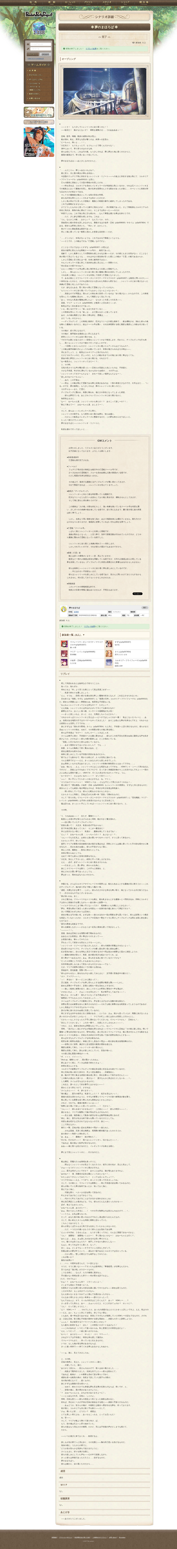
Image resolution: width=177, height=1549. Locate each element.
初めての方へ (39, 94)
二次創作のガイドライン (99, 1537)
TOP (33, 3)
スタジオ (107, 3)
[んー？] (64, 665)
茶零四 (76, 612)
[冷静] (109, 665)
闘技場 (143, 3)
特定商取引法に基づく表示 (82, 1537)
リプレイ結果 (91, 49)
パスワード (27, 49)
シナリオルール (39, 83)
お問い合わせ (39, 98)
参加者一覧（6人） (72, 635)
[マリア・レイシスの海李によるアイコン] (64, 656)
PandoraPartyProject (39, 14)
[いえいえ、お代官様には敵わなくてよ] (64, 646)
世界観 (39, 70)
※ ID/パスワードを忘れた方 (36, 58)
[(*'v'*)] (109, 656)
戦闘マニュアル (39, 90)
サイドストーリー (39, 75)
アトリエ (88, 3)
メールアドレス (27, 44)
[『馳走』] (109, 646)
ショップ (125, 3)
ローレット (70, 3)
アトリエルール (39, 87)
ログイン (33, 54)
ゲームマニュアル (39, 80)
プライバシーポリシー (65, 1537)
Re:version (122, 1537)
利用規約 (54, 1537)
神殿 (52, 3)
